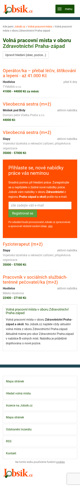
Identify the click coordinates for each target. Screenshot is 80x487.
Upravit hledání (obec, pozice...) (25, 55)
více (50, 226)
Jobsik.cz (19, 26)
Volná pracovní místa (40, 26)
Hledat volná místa (18, 393)
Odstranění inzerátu (19, 429)
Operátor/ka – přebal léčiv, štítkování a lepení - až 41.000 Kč (39, 73)
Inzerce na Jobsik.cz (19, 405)
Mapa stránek (15, 381)
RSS (9, 441)
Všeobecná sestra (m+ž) (27, 104)
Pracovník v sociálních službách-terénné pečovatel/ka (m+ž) (35, 280)
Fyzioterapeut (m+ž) (23, 244)
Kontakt (11, 453)
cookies (60, 461)
